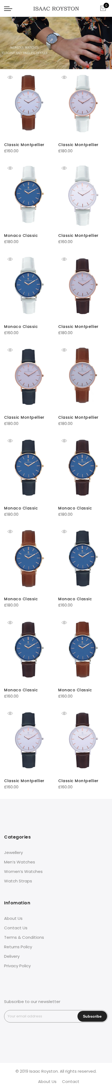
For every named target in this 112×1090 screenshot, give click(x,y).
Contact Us (15, 928)
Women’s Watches (23, 871)
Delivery (12, 956)
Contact (70, 1081)
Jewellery (13, 852)
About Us (13, 918)
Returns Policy (18, 947)
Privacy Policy (17, 966)
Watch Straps (18, 881)
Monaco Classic (21, 235)
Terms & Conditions (24, 937)
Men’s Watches (19, 862)
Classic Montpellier (24, 144)
